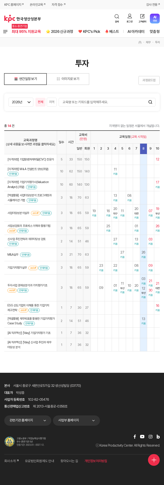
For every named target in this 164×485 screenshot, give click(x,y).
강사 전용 (151, 5)
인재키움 (13, 173)
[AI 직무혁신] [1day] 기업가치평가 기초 (29, 333)
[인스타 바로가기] (150, 436)
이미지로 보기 (70, 79)
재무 (148, 42)
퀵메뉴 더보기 (154, 460)
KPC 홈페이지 (12, 5)
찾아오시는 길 (69, 461)
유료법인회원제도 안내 (39, 461)
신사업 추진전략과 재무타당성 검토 (26, 239)
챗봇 (155, 18)
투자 (157, 42)
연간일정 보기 (28, 79)
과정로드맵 (148, 80)
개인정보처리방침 (96, 461)
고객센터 (142, 21)
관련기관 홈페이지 (21, 420)
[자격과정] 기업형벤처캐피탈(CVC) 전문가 (30, 159)
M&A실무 (12, 254)
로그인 (130, 21)
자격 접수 (57, 5)
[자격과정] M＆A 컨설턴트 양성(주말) (27, 169)
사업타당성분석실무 (18, 213)
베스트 (114, 31)
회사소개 (10, 461)
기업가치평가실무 (17, 267)
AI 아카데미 (135, 31)
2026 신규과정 (62, 31)
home (140, 42)
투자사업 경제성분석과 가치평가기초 (27, 285)
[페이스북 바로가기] (135, 436)
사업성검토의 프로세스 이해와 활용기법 (28, 225)
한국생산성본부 (22, 19)
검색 (117, 21)
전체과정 (5, 31)
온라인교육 (36, 5)
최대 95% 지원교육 (26, 31)
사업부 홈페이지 (68, 420)
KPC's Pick (91, 31)
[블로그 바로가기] (158, 436)
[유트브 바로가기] (142, 436)
